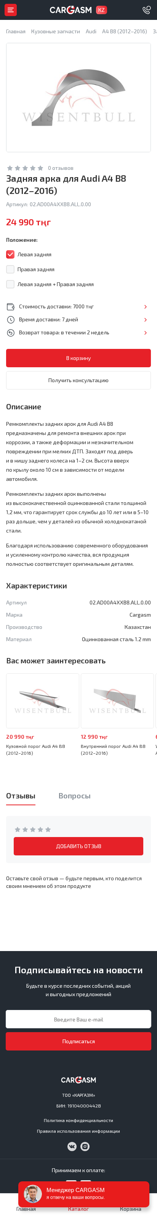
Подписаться (78, 1041)
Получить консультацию (78, 380)
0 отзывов (61, 167)
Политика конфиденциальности (78, 1120)
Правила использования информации (78, 1131)
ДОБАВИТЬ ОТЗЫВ (78, 846)
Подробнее (145, 306)
